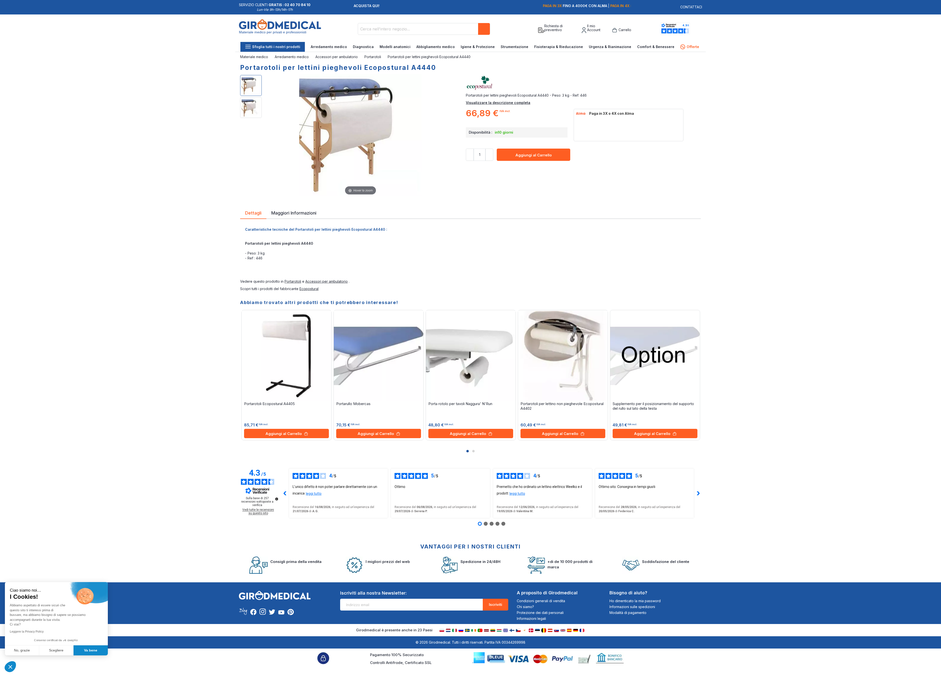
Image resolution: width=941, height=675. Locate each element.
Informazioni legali (531, 618)
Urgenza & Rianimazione (610, 47)
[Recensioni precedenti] (284, 493)
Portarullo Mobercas (353, 403)
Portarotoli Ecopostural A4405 (269, 403)
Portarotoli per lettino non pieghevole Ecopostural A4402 (562, 406)
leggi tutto (314, 494)
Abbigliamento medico (435, 47)
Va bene (90, 650)
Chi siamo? (525, 607)
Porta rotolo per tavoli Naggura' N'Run (460, 403)
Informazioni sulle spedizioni (632, 607)
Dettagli (253, 212)
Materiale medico (254, 57)
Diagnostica (363, 47)
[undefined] (277, 499)
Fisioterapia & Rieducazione (558, 47)
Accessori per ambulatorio (337, 57)
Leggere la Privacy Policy (27, 631)
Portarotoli (373, 57)
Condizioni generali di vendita (541, 601)
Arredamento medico (329, 47)
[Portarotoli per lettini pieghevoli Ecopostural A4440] (251, 85)
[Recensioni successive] (698, 493)
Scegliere (56, 650)
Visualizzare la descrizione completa (498, 103)
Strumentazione (514, 47)
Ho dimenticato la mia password (635, 601)
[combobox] (424, 29)
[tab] (253, 214)
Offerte (690, 47)
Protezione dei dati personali (540, 613)
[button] (467, 451)
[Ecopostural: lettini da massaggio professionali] (583, 83)
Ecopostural (309, 289)
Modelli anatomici (395, 47)
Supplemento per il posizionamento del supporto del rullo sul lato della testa (653, 406)
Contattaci (691, 7)
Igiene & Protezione (478, 47)
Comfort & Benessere (655, 47)
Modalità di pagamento (627, 613)
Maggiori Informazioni (293, 212)
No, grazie (22, 650)
